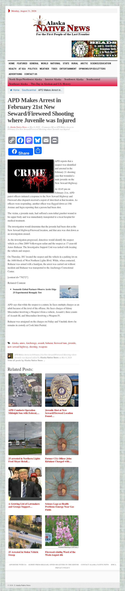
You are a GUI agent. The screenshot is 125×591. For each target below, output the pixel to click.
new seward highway (18, 346)
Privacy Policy (62, 568)
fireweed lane (60, 343)
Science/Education (100, 63)
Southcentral (93, 79)
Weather (44, 68)
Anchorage (31, 343)
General (34, 63)
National (55, 63)
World (44, 63)
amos (22, 343)
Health (12, 68)
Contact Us (30, 74)
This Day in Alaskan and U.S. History (51, 84)
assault (41, 343)
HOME (12, 63)
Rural (74, 63)
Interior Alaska (53, 79)
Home (16, 90)
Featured (22, 63)
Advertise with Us (17, 564)
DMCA (113, 564)
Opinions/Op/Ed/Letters (92, 68)
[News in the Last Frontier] (62, 25)
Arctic (84, 63)
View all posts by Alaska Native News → (26, 360)
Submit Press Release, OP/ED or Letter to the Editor (54, 564)
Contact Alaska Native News (95, 564)
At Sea (22, 68)
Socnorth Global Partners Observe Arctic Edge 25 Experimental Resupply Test (34, 291)
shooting (33, 346)
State (66, 63)
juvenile (72, 343)
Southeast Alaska (18, 84)
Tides (54, 68)
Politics (32, 68)
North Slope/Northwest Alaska (25, 79)
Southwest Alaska (73, 79)
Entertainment (68, 68)
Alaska (15, 343)
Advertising (15, 74)
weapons (43, 346)
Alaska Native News (18, 127)
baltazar (49, 343)
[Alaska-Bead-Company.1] (94, 48)
